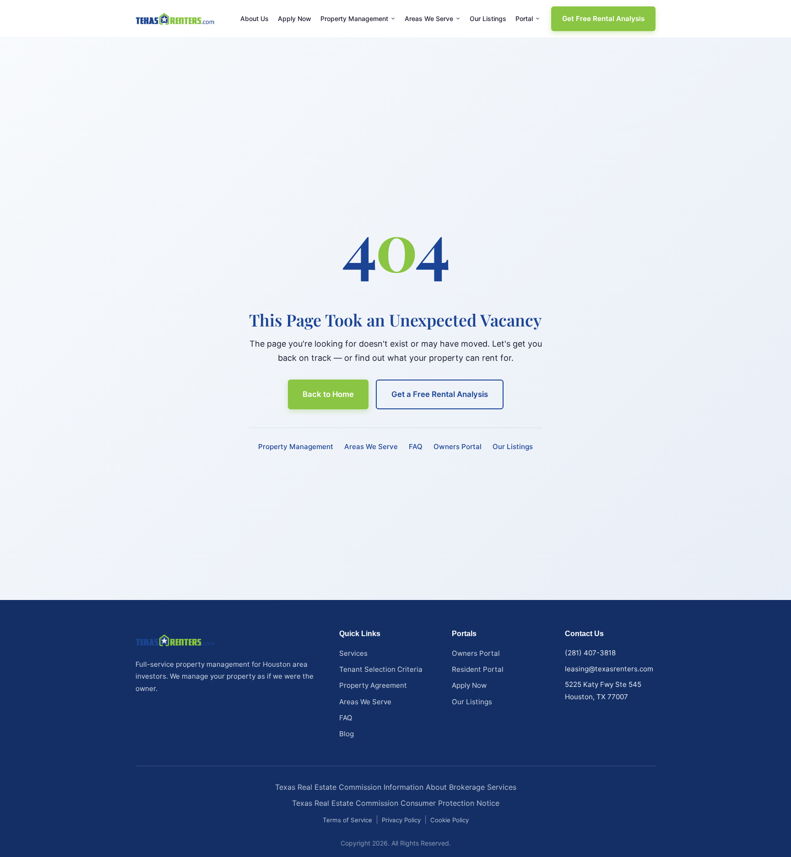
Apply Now (294, 19)
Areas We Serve (429, 19)
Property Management (354, 19)
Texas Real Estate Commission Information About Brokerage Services (395, 787)
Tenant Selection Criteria (381, 669)
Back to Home (328, 394)
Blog (346, 733)
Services (353, 653)
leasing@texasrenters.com (609, 668)
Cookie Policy (449, 820)
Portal (524, 19)
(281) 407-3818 (590, 652)
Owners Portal (457, 446)
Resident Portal (478, 669)
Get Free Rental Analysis (603, 18)
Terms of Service (347, 820)
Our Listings (488, 19)
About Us (254, 19)
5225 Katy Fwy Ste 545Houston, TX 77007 (603, 690)
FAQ (416, 446)
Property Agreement (373, 685)
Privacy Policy (401, 820)
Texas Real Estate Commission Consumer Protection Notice (395, 803)
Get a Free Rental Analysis (439, 394)
